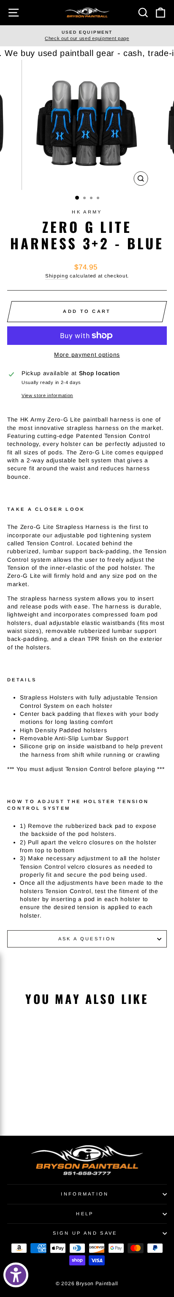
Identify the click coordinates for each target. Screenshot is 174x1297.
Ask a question (87, 938)
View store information (47, 395)
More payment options (87, 355)
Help (84, 1213)
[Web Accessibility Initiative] (16, 1275)
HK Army (87, 211)
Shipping (56, 275)
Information (85, 1193)
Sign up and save (85, 1233)
